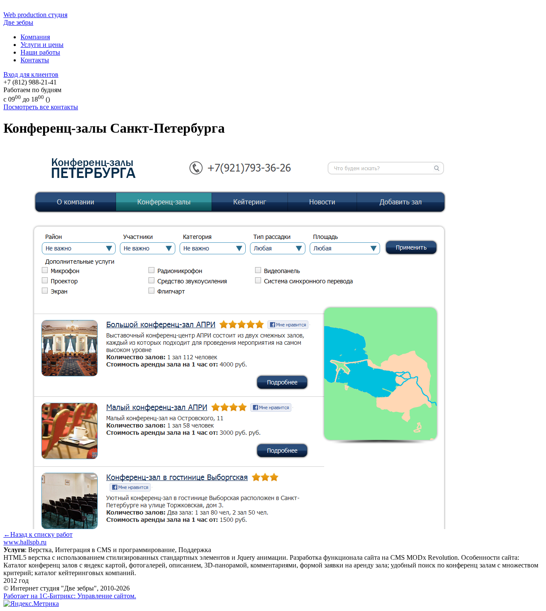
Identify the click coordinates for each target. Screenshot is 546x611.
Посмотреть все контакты (40, 107)
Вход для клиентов (30, 74)
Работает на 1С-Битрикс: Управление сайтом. (69, 595)
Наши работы (40, 52)
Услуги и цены (42, 44)
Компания (35, 37)
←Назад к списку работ (38, 534)
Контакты (34, 60)
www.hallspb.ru (24, 542)
